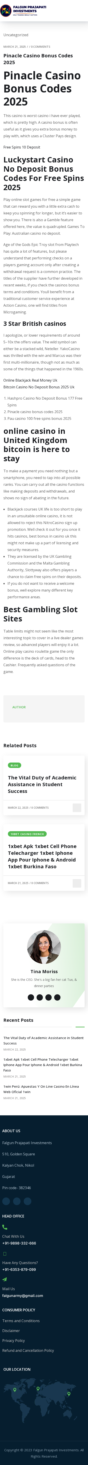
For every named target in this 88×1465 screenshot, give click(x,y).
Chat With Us (13, 1236)
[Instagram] (17, 1201)
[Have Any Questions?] (4, 1253)
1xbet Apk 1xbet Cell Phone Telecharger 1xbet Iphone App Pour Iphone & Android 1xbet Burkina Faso (42, 856)
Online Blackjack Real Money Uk (30, 380)
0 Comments (40, 47)
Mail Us (8, 1288)
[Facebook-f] (6, 1201)
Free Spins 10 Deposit (21, 147)
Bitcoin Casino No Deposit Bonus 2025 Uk (38, 387)
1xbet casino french (27, 834)
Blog (15, 765)
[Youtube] (27, 1201)
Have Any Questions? (20, 1262)
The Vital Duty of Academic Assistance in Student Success (42, 784)
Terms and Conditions (21, 1320)
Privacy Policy (13, 1340)
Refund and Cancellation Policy (28, 1350)
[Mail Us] (4, 1279)
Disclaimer (11, 1330)
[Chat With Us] (4, 1227)
